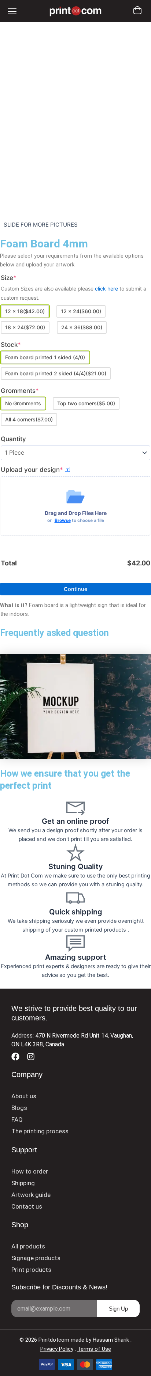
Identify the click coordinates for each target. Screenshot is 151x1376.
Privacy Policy (56, 1349)
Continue (76, 589)
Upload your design (47, 469)
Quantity (13, 439)
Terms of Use (94, 1349)
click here (107, 288)
